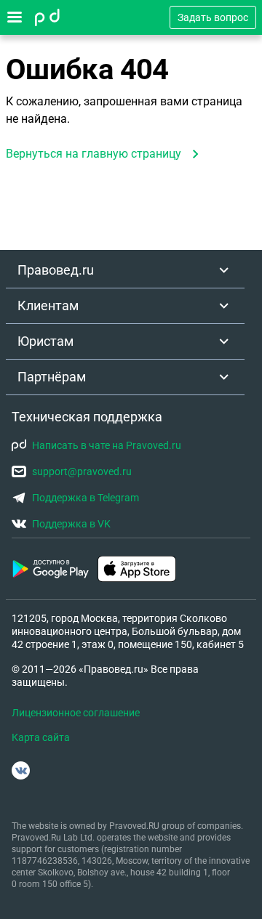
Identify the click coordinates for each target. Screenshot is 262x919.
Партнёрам (51, 376)
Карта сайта (41, 737)
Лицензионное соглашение (76, 712)
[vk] (21, 770)
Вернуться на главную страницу (93, 154)
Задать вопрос (213, 17)
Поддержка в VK (71, 524)
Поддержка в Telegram (85, 497)
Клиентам (48, 305)
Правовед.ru (55, 270)
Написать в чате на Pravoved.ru (106, 445)
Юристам (45, 341)
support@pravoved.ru (82, 471)
